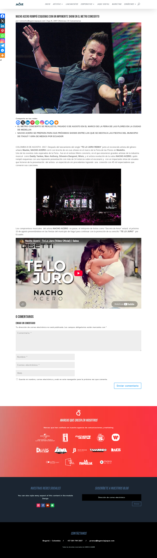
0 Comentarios (74, 21)
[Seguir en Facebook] (43, 505)
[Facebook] (18, 122)
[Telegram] (47, 122)
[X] (23, 122)
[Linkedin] (28, 122)
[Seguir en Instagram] (38, 505)
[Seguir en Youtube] (48, 505)
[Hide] (1, 60)
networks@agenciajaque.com (32, 21)
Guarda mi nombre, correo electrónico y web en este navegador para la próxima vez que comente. (63, 379)
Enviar (136, 504)
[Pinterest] (32, 122)
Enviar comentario (128, 386)
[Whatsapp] (37, 122)
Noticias (62, 21)
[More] (56, 122)
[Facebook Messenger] (51, 122)
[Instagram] (42, 122)
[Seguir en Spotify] (52, 505)
